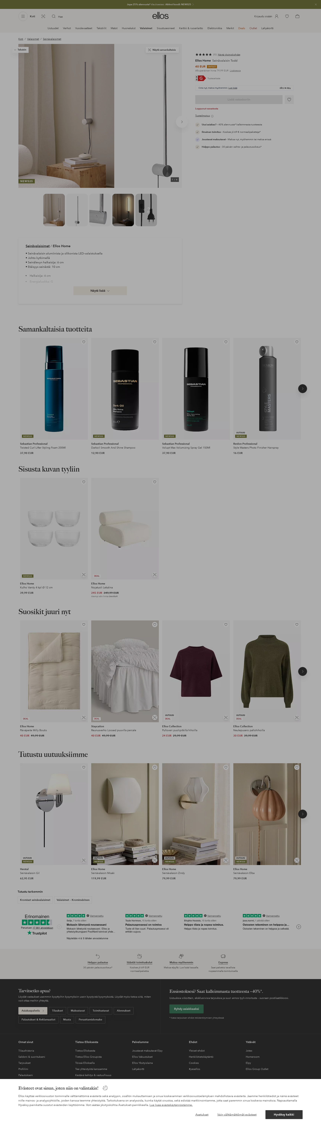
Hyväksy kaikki (284, 1114)
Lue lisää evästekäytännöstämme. (171, 1105)
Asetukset (201, 1114)
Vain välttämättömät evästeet (237, 1114)
